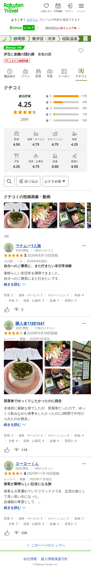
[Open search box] (9, 181)
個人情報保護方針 (54, 559)
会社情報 (30, 559)
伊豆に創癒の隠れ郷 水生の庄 (27, 54)
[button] (17, 215)
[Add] (81, 50)
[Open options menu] (84, 246)
